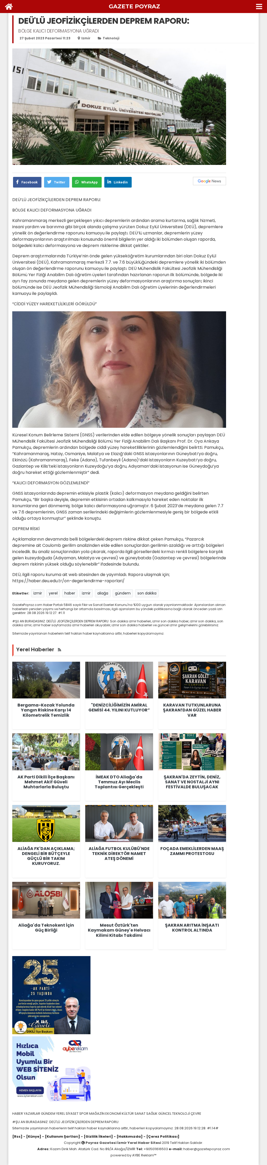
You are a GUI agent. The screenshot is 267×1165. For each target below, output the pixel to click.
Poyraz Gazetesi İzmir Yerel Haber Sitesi (123, 1142)
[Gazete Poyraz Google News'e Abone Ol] (209, 181)
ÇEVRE (196, 1113)
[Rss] (17, 1136)
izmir (85, 38)
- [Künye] (32, 1136)
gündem (123, 593)
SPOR (84, 1113)
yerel (53, 593)
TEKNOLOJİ (181, 1113)
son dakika (146, 593)
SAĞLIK (152, 1113)
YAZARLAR (32, 1113)
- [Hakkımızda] (128, 1136)
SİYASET (72, 1113)
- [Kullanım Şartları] (60, 1136)
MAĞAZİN (97, 1113)
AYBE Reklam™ (144, 1155)
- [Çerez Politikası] (161, 1136)
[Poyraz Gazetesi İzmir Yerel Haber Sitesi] (9, 6)
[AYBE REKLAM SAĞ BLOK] (51, 1068)
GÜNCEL (165, 1113)
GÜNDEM (48, 1113)
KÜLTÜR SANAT (134, 1113)
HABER (18, 1113)
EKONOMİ (113, 1113)
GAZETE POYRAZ (134, 6)
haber (69, 593)
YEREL (61, 1113)
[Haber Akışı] (59, 650)
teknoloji (111, 38)
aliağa (102, 593)
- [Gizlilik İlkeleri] (96, 1136)
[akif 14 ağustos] (51, 995)
